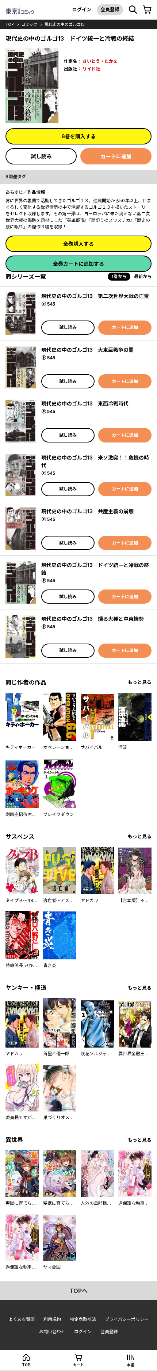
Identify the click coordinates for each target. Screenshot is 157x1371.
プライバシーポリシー (127, 1319)
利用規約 (52, 1319)
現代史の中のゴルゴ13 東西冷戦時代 (85, 403)
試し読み (41, 156)
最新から (143, 276)
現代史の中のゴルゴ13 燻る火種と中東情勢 (92, 619)
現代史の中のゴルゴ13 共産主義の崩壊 (87, 511)
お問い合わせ (52, 1331)
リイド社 (91, 69)
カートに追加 (116, 156)
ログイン (81, 9)
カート (78, 1365)
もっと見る (140, 682)
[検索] (133, 9)
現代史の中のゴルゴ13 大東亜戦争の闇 (87, 350)
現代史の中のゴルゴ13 (65, 24)
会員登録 (109, 9)
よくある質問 (21, 1319)
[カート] (147, 9)
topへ (78, 1290)
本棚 (130, 1365)
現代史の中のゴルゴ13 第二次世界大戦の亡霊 (95, 296)
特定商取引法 (83, 1319)
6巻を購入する (78, 136)
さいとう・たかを (100, 61)
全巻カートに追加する (78, 264)
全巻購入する (78, 244)
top (9, 24)
